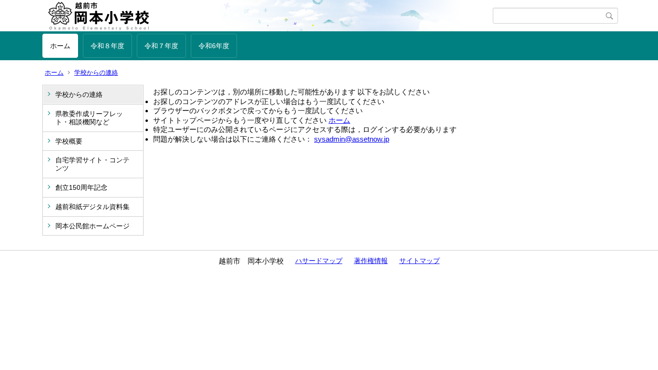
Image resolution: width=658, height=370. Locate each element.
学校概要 (68, 141)
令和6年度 (213, 46)
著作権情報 (371, 260)
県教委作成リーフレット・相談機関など (89, 118)
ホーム (60, 46)
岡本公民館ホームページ (92, 226)
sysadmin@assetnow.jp (351, 139)
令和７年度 (161, 46)
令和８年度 (107, 46)
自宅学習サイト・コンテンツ (92, 164)
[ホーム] (267, 15)
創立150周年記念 (81, 187)
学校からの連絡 (96, 72)
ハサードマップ (318, 260)
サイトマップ (419, 260)
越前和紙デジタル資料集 (92, 207)
